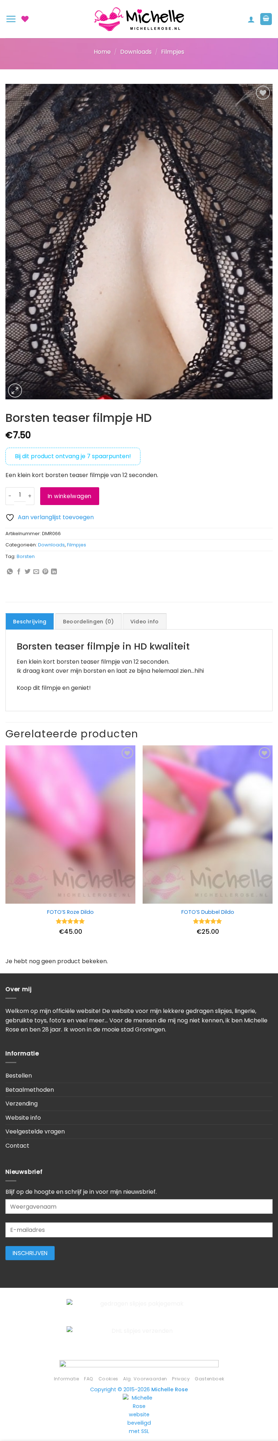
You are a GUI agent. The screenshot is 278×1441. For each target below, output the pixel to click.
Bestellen (18, 1075)
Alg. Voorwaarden (145, 1379)
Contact (17, 1145)
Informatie (66, 1379)
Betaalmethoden (29, 1090)
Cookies (108, 1379)
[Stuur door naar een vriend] (36, 572)
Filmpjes (172, 52)
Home (102, 52)
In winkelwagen (70, 496)
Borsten (26, 556)
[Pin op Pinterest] (45, 572)
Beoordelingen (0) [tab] (88, 621)
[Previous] (5, 850)
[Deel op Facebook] (19, 572)
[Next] (272, 850)
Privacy (181, 1379)
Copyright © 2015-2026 (139, 1389)
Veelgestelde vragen (35, 1131)
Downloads (136, 52)
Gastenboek (209, 1379)
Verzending (21, 1103)
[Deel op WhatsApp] (10, 572)
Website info (23, 1118)
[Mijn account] (251, 19)
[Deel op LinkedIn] (54, 572)
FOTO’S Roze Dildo (70, 912)
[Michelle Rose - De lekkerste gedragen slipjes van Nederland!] (139, 19)
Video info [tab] (144, 621)
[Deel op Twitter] (27, 572)
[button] (10, 19)
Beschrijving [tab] (29, 621)
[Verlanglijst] (25, 19)
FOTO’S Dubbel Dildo (207, 912)
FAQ (88, 1379)
